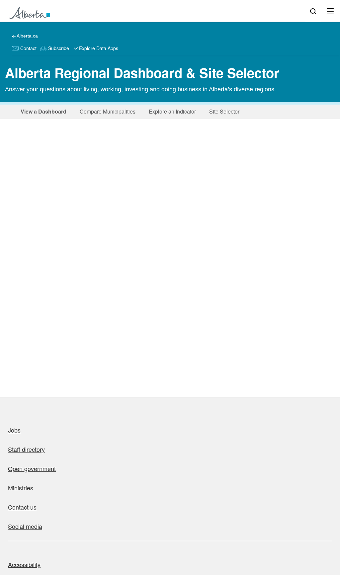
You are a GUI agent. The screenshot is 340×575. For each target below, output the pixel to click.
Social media (25, 526)
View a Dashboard (42, 111)
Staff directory (26, 449)
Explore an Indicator (170, 111)
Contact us (22, 507)
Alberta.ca (27, 36)
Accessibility (24, 564)
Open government (32, 468)
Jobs (14, 430)
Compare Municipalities (105, 111)
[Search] (313, 11)
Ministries (20, 487)
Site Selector (222, 111)
